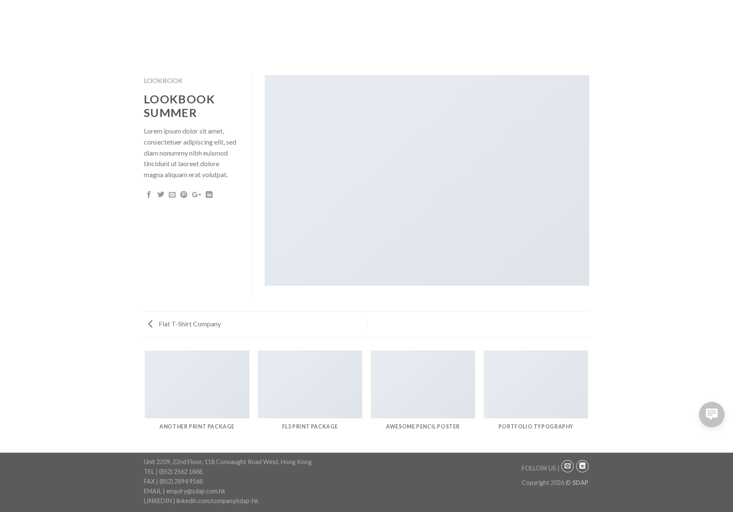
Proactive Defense (444, 26)
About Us (258, 26)
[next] (588, 401)
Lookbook (163, 80)
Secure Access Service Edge (383, 37)
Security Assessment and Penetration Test (344, 26)
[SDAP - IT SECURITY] (186, 31)
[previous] (145, 401)
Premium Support (508, 26)
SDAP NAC (447, 37)
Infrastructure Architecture (289, 37)
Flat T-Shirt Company (189, 324)
